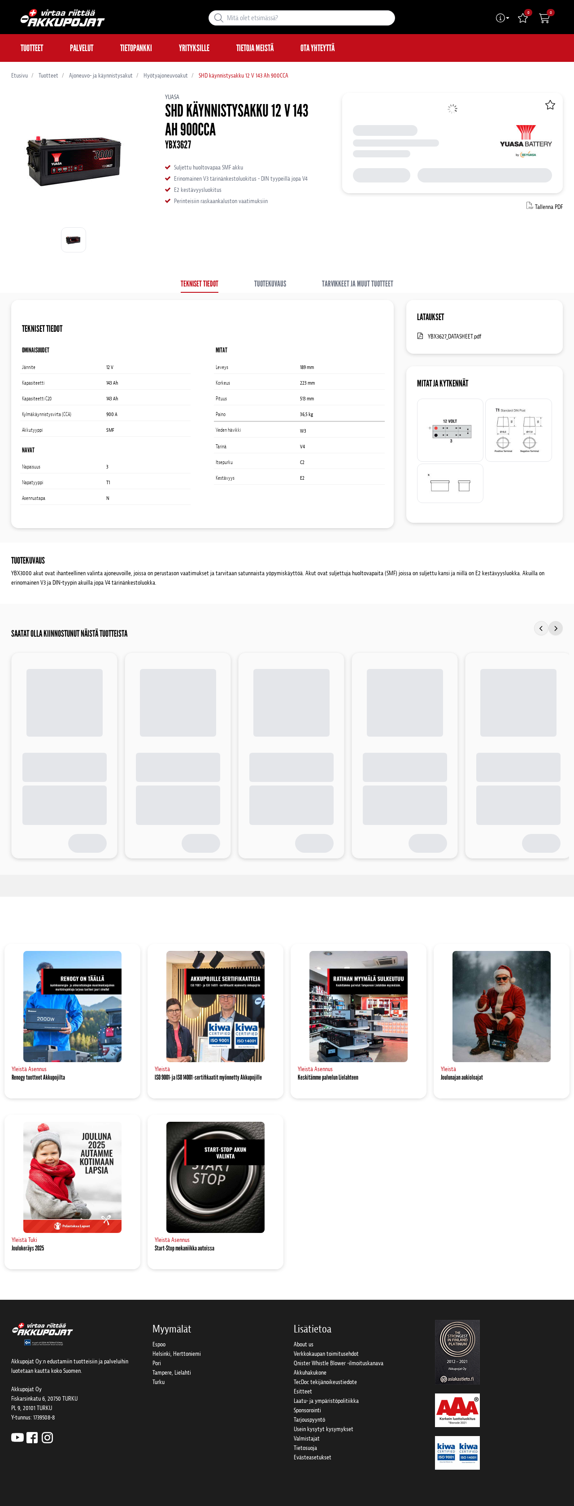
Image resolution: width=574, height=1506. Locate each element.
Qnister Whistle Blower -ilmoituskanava (338, 1363)
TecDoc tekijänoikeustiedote (325, 1382)
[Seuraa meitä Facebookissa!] (32, 1437)
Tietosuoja (305, 1448)
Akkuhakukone (310, 1372)
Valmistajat (307, 1438)
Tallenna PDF (549, 207)
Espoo (158, 1344)
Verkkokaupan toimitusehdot (326, 1354)
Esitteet (303, 1391)
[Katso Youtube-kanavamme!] (17, 1437)
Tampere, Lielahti (171, 1372)
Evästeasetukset (312, 1457)
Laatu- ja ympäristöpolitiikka (326, 1401)
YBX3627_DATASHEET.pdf (454, 336)
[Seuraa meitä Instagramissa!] (47, 1437)
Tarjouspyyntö (309, 1420)
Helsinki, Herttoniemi (176, 1354)
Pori (156, 1363)
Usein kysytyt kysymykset (323, 1429)
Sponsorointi (307, 1410)
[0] (544, 18)
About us (303, 1344)
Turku (158, 1382)
